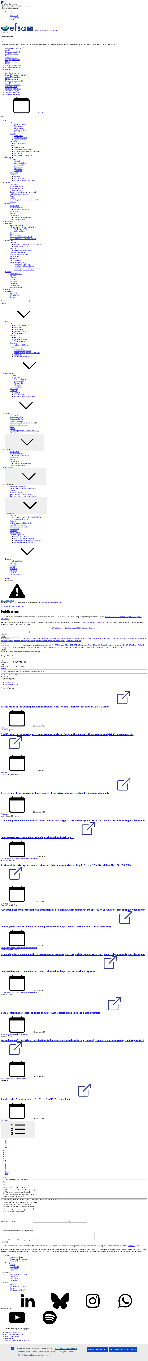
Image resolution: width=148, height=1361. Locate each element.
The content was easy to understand (17, 1192)
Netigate (27, 1249)
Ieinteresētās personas (17, 262)
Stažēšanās (13, 283)
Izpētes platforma (15, 260)
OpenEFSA (14, 1284)
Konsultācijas (14, 256)
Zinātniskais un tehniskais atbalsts (21, 250)
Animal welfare (36, 638)
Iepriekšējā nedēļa (7, 651)
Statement (108, 647)
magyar (12, 77)
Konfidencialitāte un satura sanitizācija (23, 239)
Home (7, 578)
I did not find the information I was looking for (21, 1202)
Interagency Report (112, 645)
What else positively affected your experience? (17, 1231)
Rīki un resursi (15, 215)
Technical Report (118, 647)
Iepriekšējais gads (34, 651)
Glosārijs (13, 202)
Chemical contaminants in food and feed (69, 638)
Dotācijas (13, 248)
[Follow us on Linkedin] (27, 1308)
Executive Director (20, 138)
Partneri (12, 145)
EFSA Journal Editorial (63, 645)
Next (7, 1172)
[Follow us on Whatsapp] (125, 1308)
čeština (12, 52)
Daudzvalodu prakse (12, 1336)
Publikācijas (9, 221)
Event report (83, 645)
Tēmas (7, 182)
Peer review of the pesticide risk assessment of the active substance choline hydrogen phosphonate (55, 792)
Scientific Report (89, 647)
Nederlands (14, 81)
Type (3, 643)
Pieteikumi (9, 484)
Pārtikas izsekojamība (21, 209)
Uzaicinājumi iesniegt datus (19, 254)
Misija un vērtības (20, 124)
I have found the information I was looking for (21, 1190)
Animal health (26, 638)
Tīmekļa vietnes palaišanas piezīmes (17, 1340)
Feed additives (133, 638)
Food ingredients (13, 641)
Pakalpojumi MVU (20, 229)
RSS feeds (13, 1276)
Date (3, 649)
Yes (4, 1182)
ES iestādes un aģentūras (22, 149)
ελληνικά (12, 60)
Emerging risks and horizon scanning (114, 638)
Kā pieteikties (14, 285)
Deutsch (8, 56)
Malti (11, 79)
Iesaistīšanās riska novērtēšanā (24, 266)
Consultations (14, 1267)
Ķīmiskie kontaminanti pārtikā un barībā (23, 192)
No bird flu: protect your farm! (24, 180)
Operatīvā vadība (20, 140)
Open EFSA (14, 16)
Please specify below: (8, 1221)
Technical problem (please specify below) (19, 1209)
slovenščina (12, 91)
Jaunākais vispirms (8, 679)
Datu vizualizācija (20, 163)
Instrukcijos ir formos (21, 246)
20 (6, 1145)
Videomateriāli (19, 165)
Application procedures (17, 225)
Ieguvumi (13, 276)
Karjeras (8, 272)
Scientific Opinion (77, 647)
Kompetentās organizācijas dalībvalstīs (27, 151)
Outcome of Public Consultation (28, 647)
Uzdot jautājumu (19, 231)
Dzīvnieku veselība (16, 186)
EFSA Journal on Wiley (60, 628)
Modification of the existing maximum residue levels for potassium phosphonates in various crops (55, 706)
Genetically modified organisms (30, 641)
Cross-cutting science (90, 638)
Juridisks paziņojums (12, 1332)
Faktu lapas (18, 171)
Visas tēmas (14, 184)
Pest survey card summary (48, 647)
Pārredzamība (18, 126)
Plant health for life (20, 178)
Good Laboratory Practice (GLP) (21, 237)
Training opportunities (17, 219)
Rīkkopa (12, 233)
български (14, 48)
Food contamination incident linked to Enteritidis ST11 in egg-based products (50, 1012)
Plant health (77, 641)
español (7, 50)
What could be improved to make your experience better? (20, 1240)
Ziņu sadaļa (9, 157)
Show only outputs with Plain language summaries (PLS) (22, 671)
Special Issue (100, 647)
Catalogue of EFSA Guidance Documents (82, 628)
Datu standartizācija (16, 208)
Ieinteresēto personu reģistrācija (24, 270)
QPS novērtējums (16, 235)
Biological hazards (48, 638)
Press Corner (14, 173)
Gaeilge (13, 65)
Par (6, 120)
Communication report (29, 645)
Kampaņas (13, 175)
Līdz (2, 664)
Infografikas (18, 169)
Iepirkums (13, 243)
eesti (11, 58)
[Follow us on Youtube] (17, 1325)
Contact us (131, 1246)
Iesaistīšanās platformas (22, 264)
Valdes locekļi (18, 136)
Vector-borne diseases (18, 1078)
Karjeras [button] (8, 559)
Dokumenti (13, 141)
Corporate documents (17, 1261)
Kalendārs (41, 113)
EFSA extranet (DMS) (17, 1290)
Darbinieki (13, 281)
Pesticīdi (12, 198)
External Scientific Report (97, 645)
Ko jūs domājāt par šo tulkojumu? (12, 606)
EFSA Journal (14, 18)
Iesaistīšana (10, 513)
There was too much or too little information (20, 1207)
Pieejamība (9, 1338)
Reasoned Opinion (64, 647)
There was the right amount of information (19, 1194)
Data (100, 638)
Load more (4, 1177)
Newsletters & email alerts (18, 1274)
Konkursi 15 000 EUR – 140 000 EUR (27, 244)
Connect (12, 20)
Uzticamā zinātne (20, 130)
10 (6, 1143)
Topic (3, 636)
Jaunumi (17, 161)
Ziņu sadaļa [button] (9, 373)
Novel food (55, 641)
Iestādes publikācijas (21, 143)
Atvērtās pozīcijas (16, 287)
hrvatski (12, 67)
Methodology (46, 641)
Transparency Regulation (18, 1259)
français (8, 64)
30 (6, 1147)
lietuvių (15, 75)
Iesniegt (3, 668)
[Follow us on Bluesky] (60, 1308)
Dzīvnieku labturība (16, 188)
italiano (7, 69)
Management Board (16, 1257)
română (11, 87)
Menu (3, 116)
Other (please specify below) (15, 1196)
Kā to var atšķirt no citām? (10, 8)
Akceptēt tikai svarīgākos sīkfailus (123, 1349)
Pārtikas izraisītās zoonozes (19, 194)
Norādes (12, 213)
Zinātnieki (13, 278)
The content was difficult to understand (18, 1204)
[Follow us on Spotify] (49, 1325)
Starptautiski (18, 153)
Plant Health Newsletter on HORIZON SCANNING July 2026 (35, 1099)
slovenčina (13, 89)
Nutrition (62, 641)
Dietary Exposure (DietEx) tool (24, 217)
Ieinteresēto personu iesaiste (23, 155)
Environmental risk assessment (26, 858)
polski (12, 83)
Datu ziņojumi (14, 206)
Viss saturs (13, 159)
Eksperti (12, 279)
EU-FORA (75, 645)
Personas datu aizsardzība (14, 1334)
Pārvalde (12, 134)
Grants (12, 1271)
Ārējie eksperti (19, 132)
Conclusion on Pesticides (45, 645)
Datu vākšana (14, 211)
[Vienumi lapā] (18, 1129)
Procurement (14, 1269)
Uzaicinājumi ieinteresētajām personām (27, 268)
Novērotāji (13, 258)
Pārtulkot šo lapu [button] (7, 600)
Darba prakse (18, 128)
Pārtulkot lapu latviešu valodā (51, 602)
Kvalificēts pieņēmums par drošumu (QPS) (24, 200)
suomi (12, 92)
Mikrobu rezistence (16, 190)
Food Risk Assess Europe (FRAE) (94, 622)
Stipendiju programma (17, 252)
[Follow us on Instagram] (92, 1308)
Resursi (8, 449)
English (7, 62)
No (2, 660)
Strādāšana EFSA (16, 274)
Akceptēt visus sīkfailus (97, 1349)
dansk (11, 54)
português (13, 85)
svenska (12, 94)
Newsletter (13, 647)
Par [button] (6, 322)
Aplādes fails (18, 167)
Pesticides (69, 641)
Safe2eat (17, 176)
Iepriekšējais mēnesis (21, 651)
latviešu (12, 73)
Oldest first (9, 682)
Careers (12, 1265)
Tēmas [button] (7, 413)
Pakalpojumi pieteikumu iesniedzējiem (23, 227)
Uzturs (12, 196)
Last (6, 1174)
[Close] (2, 41)
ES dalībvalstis (19, 147)
